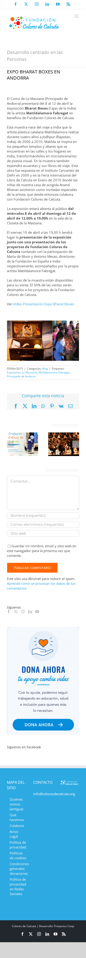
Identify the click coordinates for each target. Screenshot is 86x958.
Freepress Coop (64, 926)
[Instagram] (23, 611)
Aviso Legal (14, 834)
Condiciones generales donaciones (18, 868)
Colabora (17, 825)
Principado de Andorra (21, 376)
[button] (10, 444)
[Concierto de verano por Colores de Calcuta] (63, 434)
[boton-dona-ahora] (43, 628)
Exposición (13, 372)
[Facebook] (9, 611)
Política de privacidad (18, 844)
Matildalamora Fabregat (54, 372)
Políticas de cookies (18, 855)
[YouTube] (37, 611)
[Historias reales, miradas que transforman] (22, 434)
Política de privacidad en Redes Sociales (18, 886)
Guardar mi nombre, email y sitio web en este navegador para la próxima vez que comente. (41, 551)
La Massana (29, 372)
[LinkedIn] (30, 611)
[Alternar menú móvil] (76, 16)
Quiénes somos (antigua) (16, 804)
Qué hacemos (17, 817)
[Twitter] (16, 611)
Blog (45, 368)
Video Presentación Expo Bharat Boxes (43, 304)
